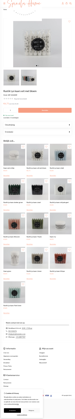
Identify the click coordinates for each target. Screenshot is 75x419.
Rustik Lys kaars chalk (57, 168)
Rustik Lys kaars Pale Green (12, 305)
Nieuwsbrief (43, 363)
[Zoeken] (70, 3)
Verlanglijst (42, 359)
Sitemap (5, 386)
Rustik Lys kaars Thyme (34, 237)
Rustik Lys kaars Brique (57, 271)
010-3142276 (12, 331)
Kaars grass (7, 271)
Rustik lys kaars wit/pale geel (59, 202)
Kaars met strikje (8, 168)
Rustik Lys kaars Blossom (11, 237)
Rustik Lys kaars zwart (34, 202)
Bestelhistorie (43, 356)
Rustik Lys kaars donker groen (13, 202)
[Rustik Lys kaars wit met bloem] (37, 67)
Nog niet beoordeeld (20, 99)
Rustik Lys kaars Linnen (34, 271)
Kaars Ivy (53, 237)
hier (18, 404)
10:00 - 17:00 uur (27, 328)
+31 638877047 (20, 337)
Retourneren (7, 383)
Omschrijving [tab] (10, 125)
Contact (5, 379)
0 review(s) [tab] (9, 132)
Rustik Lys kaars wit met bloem (36, 168)
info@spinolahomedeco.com (16, 334)
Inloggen (42, 353)
